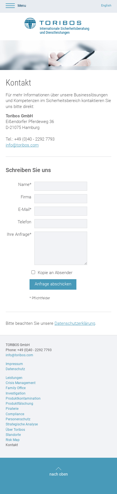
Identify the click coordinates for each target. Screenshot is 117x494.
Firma (26, 197)
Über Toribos (15, 430)
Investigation (16, 393)
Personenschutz (18, 419)
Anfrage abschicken (53, 284)
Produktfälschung (19, 404)
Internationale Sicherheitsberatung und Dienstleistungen (64, 30)
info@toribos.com (22, 145)
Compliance (15, 414)
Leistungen (14, 378)
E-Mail (24, 209)
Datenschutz (15, 369)
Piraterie (12, 409)
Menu (22, 6)
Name (24, 184)
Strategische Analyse (22, 424)
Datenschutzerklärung (75, 323)
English (106, 5)
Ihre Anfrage (19, 234)
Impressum (14, 364)
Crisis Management (20, 383)
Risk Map (13, 440)
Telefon (24, 221)
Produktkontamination (23, 398)
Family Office (16, 388)
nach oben (58, 474)
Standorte (13, 435)
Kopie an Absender (55, 272)
